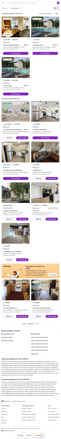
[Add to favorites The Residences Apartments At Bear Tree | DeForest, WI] (27, 103)
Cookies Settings (52, 420)
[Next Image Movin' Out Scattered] (27, 192)
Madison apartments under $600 (39, 340)
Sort (57, 13)
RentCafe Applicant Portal (28, 417)
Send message (15, 53)
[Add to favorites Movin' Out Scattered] (27, 184)
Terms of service (52, 408)
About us (3, 408)
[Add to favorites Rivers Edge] (27, 59)
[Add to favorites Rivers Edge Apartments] (27, 18)
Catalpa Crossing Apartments (13, 170)
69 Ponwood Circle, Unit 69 (42, 308)
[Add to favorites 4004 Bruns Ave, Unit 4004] (27, 225)
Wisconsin (30, 323)
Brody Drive (37, 170)
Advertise (3, 420)
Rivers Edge (8, 85)
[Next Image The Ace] (56, 192)
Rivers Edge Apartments (12, 45)
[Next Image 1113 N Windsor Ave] (27, 290)
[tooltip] (6, 42)
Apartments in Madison (7, 340)
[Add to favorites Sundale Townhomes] (57, 103)
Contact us (4, 411)
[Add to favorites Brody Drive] (57, 143)
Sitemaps (3, 423)
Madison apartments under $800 (39, 347)
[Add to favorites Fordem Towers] (57, 18)
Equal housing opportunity (8, 430)
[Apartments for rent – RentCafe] (5, 401)
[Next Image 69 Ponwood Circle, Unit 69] (56, 290)
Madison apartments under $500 (39, 337)
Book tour (9, 138)
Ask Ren (40, 435)
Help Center (4, 414)
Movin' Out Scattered (11, 211)
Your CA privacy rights (53, 414)
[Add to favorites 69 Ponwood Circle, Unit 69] (57, 281)
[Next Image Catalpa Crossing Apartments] (27, 152)
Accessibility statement (54, 417)
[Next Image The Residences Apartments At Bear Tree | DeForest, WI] (27, 111)
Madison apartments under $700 (39, 343)
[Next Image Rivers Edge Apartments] (27, 27)
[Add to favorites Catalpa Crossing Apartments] (27, 143)
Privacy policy (51, 411)
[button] (16, 27)
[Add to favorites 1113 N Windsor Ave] (27, 281)
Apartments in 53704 (6, 337)
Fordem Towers (38, 45)
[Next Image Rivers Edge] (27, 67)
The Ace (36, 211)
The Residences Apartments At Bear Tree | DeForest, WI (21, 129)
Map (21, 435)
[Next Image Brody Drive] (56, 152)
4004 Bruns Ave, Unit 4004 (13, 251)
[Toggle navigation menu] (3, 3)
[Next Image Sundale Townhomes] (56, 111)
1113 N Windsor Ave (11, 308)
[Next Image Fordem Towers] (56, 27)
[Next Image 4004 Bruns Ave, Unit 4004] (27, 233)
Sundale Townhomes (40, 129)
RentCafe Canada (26, 408)
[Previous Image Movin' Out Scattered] (4, 192)
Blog (2, 417)
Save (29, 435)
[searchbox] (33, 2)
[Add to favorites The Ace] (57, 184)
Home (24, 323)
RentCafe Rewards (27, 411)
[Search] (58, 3)
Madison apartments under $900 (39, 350)
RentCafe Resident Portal (28, 420)
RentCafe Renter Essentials (29, 414)
